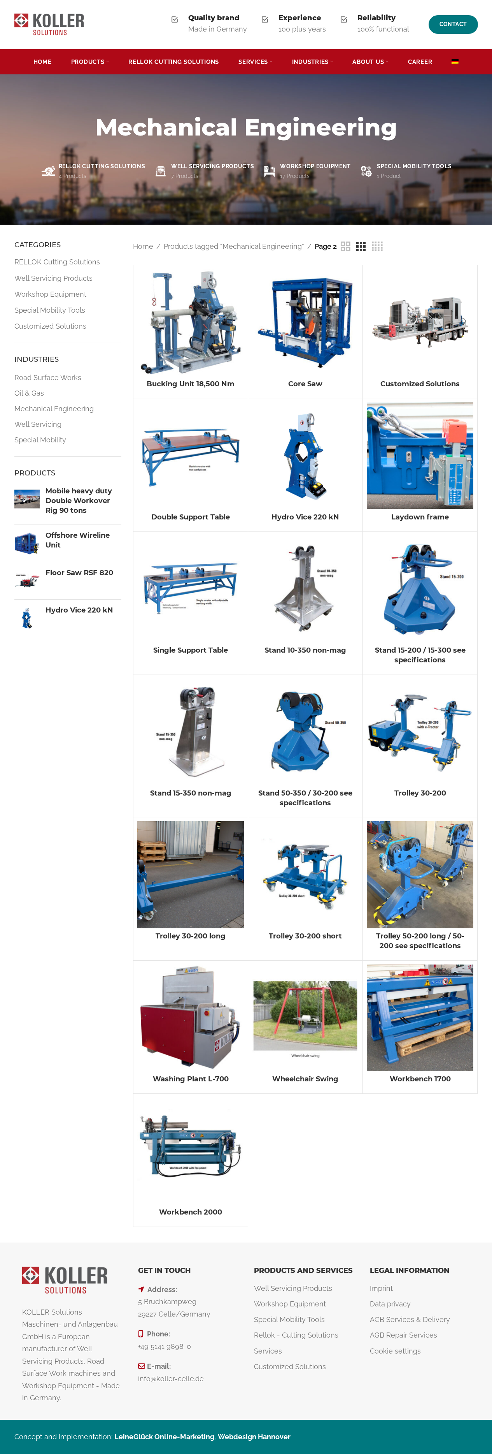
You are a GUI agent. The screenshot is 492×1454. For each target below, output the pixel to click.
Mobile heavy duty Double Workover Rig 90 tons (79, 501)
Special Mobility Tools (49, 310)
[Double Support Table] (190, 455)
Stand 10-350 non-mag (305, 650)
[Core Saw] (305, 322)
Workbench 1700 (420, 1079)
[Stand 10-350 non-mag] (305, 588)
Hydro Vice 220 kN (79, 610)
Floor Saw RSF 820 (79, 573)
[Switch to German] (455, 62)
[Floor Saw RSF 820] (27, 580)
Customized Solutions (50, 326)
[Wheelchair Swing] (305, 1018)
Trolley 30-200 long (191, 936)
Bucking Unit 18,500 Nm (191, 384)
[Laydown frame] (420, 455)
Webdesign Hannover (254, 1437)
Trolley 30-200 (420, 793)
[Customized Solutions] (420, 322)
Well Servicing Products (53, 278)
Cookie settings (395, 1351)
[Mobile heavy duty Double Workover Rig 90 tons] (27, 502)
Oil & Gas (29, 393)
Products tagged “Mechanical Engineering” (234, 246)
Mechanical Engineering (54, 409)
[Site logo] (49, 23)
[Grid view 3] (361, 246)
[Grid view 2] (345, 246)
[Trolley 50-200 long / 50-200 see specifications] (420, 874)
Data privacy (390, 1304)
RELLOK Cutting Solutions (57, 262)
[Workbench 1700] (420, 1018)
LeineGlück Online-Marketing (164, 1437)
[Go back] (85, 133)
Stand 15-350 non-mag (190, 793)
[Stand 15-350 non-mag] (190, 731)
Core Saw (305, 384)
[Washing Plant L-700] (190, 1018)
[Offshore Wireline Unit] (27, 543)
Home (143, 246)
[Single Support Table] (190, 588)
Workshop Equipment (50, 294)
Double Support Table (190, 517)
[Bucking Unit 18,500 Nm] (190, 322)
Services (268, 1351)
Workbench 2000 (190, 1212)
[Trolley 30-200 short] (305, 874)
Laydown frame (420, 517)
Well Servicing (37, 424)
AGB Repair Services (403, 1335)
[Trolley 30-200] (420, 731)
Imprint (381, 1288)
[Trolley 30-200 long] (190, 874)
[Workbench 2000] (190, 1151)
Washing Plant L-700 (191, 1079)
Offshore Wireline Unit (78, 540)
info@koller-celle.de (171, 1379)
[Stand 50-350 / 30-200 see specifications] (305, 731)
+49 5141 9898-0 (164, 1346)
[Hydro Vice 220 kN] (27, 618)
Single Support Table (190, 650)
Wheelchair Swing (305, 1079)
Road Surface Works (47, 377)
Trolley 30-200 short (305, 936)
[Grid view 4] (377, 246)
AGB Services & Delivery (410, 1319)
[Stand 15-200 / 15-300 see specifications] (420, 588)
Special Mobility (40, 440)
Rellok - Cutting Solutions (296, 1335)
